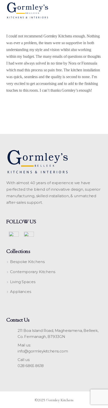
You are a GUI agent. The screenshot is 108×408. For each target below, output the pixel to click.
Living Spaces (22, 281)
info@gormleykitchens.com (43, 351)
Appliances (20, 291)
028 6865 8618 (31, 365)
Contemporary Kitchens (32, 271)
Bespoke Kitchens (27, 261)
